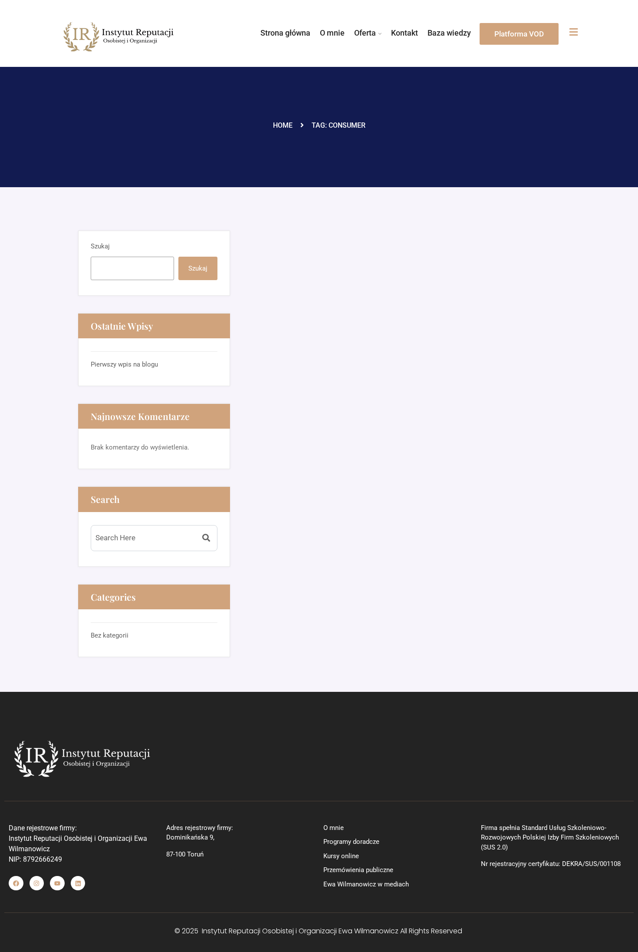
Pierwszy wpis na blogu (124, 364)
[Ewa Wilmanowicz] (119, 37)
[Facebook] (16, 883)
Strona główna (285, 32)
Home (283, 125)
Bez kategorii (109, 635)
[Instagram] (37, 883)
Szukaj (100, 246)
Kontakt (404, 32)
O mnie (332, 32)
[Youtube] (57, 883)
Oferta (365, 32)
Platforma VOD (519, 34)
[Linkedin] (78, 883)
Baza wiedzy (449, 32)
